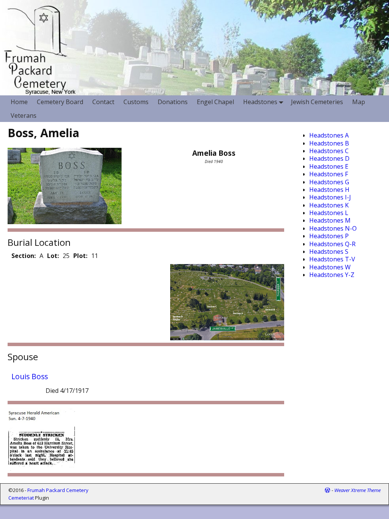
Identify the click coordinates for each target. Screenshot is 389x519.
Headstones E (328, 166)
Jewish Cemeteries (317, 102)
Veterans (23, 115)
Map (358, 102)
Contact (103, 102)
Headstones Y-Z (331, 275)
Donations (173, 102)
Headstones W (330, 267)
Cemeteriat (21, 497)
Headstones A (329, 135)
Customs (136, 102)
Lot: (53, 256)
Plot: (80, 256)
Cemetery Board (60, 102)
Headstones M (330, 220)
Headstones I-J (330, 197)
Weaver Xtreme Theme (357, 490)
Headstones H (329, 189)
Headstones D (329, 158)
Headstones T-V (332, 259)
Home (19, 102)
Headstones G (329, 182)
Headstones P (329, 236)
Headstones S (328, 251)
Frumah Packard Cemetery (58, 490)
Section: (23, 256)
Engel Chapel (215, 102)
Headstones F (328, 174)
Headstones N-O (333, 228)
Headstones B (329, 143)
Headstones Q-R (332, 244)
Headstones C (329, 151)
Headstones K (329, 205)
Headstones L (328, 213)
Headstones (260, 102)
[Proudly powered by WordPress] (327, 490)
